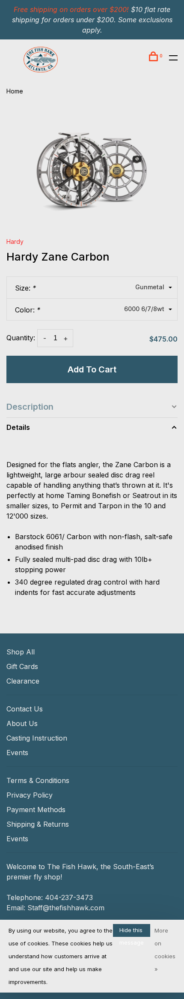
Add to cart (92, 369)
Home (14, 91)
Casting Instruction (36, 738)
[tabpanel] (92, 165)
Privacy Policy (29, 795)
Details (18, 427)
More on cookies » (164, 949)
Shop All (20, 652)
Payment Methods (35, 809)
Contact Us (24, 709)
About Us (22, 723)
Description (29, 407)
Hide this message (131, 932)
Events (17, 752)
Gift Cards (22, 666)
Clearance (22, 681)
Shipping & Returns (37, 824)
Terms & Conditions (37, 780)
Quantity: (20, 337)
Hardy (15, 241)
